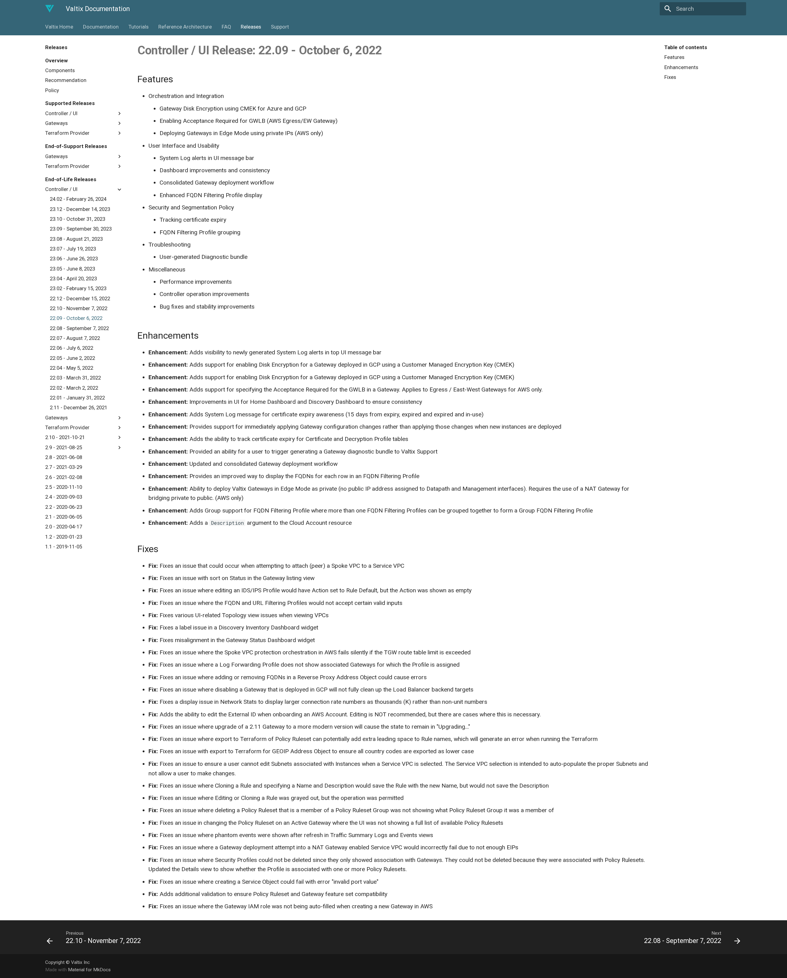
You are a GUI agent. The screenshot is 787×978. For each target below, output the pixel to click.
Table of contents (685, 47)
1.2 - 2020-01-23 (63, 537)
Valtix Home (59, 27)
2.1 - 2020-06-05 (63, 517)
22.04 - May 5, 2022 (71, 368)
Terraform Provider (67, 133)
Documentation (101, 27)
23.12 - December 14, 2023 (80, 209)
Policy (52, 90)
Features (674, 57)
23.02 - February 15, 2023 (78, 289)
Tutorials (138, 27)
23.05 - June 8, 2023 (72, 269)
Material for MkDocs (89, 969)
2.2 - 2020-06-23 (63, 507)
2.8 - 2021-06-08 (63, 457)
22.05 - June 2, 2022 (72, 358)
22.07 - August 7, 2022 (75, 338)
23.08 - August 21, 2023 (76, 239)
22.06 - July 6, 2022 (71, 348)
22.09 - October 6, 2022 (76, 318)
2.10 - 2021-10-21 (65, 437)
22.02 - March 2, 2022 (74, 388)
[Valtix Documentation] (49, 9)
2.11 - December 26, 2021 (78, 407)
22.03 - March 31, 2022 (75, 378)
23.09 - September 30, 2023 (81, 229)
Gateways (56, 123)
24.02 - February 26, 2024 (78, 199)
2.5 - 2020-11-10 (63, 487)
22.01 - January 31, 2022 (77, 398)
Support (280, 27)
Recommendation (65, 80)
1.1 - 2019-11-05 (63, 547)
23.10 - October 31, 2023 (77, 219)
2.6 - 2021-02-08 (63, 477)
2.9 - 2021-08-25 (63, 447)
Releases (251, 27)
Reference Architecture (185, 27)
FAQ (226, 27)
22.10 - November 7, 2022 (78, 308)
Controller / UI (61, 113)
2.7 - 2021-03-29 (63, 467)
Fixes (670, 77)
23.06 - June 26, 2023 (74, 259)
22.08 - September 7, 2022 (79, 328)
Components (60, 70)
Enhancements (681, 67)
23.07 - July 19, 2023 (73, 249)
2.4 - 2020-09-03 (63, 497)
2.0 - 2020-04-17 (63, 527)
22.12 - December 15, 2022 (80, 298)
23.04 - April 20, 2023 (73, 278)
